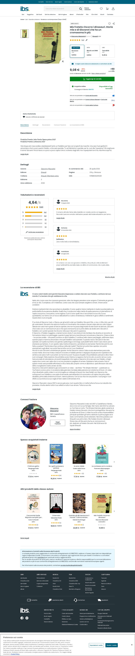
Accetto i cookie (112, 645)
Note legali (24, 538)
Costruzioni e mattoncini (89, 579)
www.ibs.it (41, 557)
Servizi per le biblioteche (87, 613)
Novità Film (72, 578)
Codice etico (83, 624)
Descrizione (24, 125)
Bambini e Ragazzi (74, 589)
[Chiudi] (132, 645)
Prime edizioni (41, 578)
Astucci (103, 589)
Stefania (64, 228)
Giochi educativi (90, 582)
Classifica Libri (24, 581)
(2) (46, 227)
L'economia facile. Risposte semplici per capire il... (33, 517)
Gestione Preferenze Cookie (70, 624)
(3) (46, 220)
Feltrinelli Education (103, 625)
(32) (45, 216)
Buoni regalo (58, 2)
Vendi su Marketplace (86, 619)
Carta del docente (79, 2)
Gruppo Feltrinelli (103, 613)
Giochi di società (90, 585)
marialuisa (65, 251)
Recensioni (46, 125)
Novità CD (56, 578)
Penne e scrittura (106, 583)
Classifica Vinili (57, 589)
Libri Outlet (23, 583)
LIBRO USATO (74, 23)
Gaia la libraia (48, 622)
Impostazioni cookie (96, 645)
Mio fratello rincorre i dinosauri (102, 517)
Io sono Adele (79, 466)
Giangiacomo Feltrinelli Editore (105, 617)
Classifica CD (57, 581)
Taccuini (104, 578)
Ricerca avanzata (87, 8)
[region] (67, 645)
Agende (103, 581)
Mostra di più (110, 277)
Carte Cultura (68, 2)
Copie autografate (42, 583)
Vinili (54, 583)
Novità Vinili (56, 586)
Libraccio (78, 73)
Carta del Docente (91, 95)
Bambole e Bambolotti (88, 589)
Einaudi (95, 36)
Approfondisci (75, 429)
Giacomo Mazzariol (78, 36)
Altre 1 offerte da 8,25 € (98, 73)
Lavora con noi (84, 622)
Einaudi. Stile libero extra (50, 176)
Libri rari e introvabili (42, 581)
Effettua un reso (66, 619)
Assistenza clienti (93, 2)
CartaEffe (40, 2)
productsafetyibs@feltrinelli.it (71, 565)
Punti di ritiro (49, 2)
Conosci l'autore (60, 125)
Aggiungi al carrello (93, 79)
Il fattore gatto (33, 466)
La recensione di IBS (77, 125)
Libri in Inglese (24, 586)
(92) (45, 212)
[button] (80, 8)
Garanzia (65, 622)
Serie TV (71, 586)
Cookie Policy (15, 654)
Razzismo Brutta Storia (104, 628)
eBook (22, 589)
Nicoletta (64, 201)
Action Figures (89, 593)
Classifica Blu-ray (74, 583)
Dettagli (35, 125)
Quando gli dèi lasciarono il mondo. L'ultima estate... (79, 517)
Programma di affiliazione (88, 616)
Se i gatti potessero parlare (56, 467)
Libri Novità (23, 578)
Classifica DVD (73, 581)
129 (83, 40)
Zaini (102, 586)
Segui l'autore (58, 423)
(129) (41, 207)
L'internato (56, 516)
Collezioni (39, 586)
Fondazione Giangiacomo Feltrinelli (106, 621)
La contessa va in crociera (102, 466)
